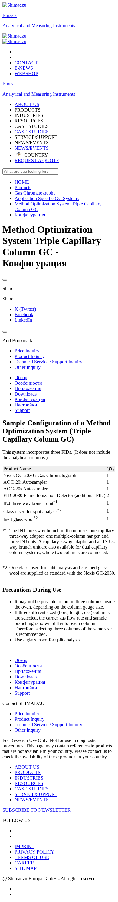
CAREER (24, 862)
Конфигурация (30, 399)
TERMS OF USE (32, 857)
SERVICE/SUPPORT (36, 794)
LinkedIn (23, 319)
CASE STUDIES (32, 131)
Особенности (28, 383)
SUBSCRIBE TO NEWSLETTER (36, 810)
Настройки (26, 404)
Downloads (26, 393)
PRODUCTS (28, 772)
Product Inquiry (29, 719)
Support (22, 410)
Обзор (21, 377)
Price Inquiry (27, 713)
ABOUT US (27, 767)
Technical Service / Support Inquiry (48, 724)
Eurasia (9, 15)
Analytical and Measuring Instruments (38, 25)
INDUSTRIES (29, 777)
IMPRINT (24, 846)
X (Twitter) (25, 309)
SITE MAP (26, 868)
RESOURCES (29, 783)
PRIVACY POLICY (34, 851)
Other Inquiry (28, 730)
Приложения (28, 388)
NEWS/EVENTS (32, 148)
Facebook (24, 314)
